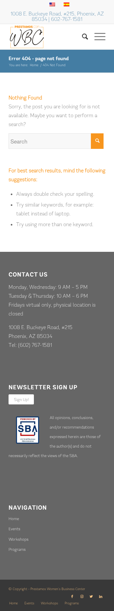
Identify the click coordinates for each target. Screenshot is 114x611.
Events (14, 528)
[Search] (82, 36)
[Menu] (96, 36)
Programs (17, 549)
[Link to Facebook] (72, 596)
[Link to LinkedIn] (100, 596)
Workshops (18, 539)
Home (14, 518)
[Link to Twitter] (91, 596)
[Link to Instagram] (81, 596)
